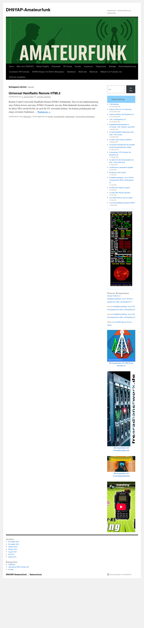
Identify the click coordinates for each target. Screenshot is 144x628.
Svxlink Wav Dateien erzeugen (119, 187)
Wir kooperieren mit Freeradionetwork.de (121, 449)
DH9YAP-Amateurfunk (28, 9)
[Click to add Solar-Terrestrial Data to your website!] (121, 285)
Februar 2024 (12, 549)
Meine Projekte (43, 66)
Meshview (83, 71)
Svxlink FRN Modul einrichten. (120, 192)
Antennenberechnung (127, 66)
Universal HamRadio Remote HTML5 (34, 93)
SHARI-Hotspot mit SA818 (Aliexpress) (48, 71)
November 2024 (13, 544)
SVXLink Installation (17, 77)
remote (50, 116)
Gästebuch (71, 71)
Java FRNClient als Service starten (120, 197)
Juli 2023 (11, 554)
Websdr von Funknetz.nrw (111, 71)
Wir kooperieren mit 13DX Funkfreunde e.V (121, 364)
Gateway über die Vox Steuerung (120, 109)
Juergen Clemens (44, 96)
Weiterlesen (43, 111)
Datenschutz (101, 66)
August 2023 (12, 552)
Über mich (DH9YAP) (25, 66)
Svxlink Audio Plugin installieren (120, 139)
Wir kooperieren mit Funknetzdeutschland (121, 474)
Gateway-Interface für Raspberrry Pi (121, 114)
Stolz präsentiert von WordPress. (121, 574)
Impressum (88, 66)
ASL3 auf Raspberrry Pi (117, 119)
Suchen (130, 89)
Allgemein (27, 116)
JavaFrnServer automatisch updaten (121, 167)
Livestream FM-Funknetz (19, 71)
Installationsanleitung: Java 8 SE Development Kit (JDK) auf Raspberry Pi (121, 180)
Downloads (56, 66)
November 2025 (13, 541)
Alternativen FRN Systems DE (18, 567)
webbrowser (70, 116)
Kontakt (78, 66)
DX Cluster (67, 66)
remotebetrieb (59, 116)
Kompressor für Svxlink (117, 172)
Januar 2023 (12, 557)
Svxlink (10, 569)
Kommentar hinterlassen (85, 116)
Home (11, 66)
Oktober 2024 (12, 546)
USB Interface (114, 104)
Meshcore (94, 71)
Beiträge (112, 66)
